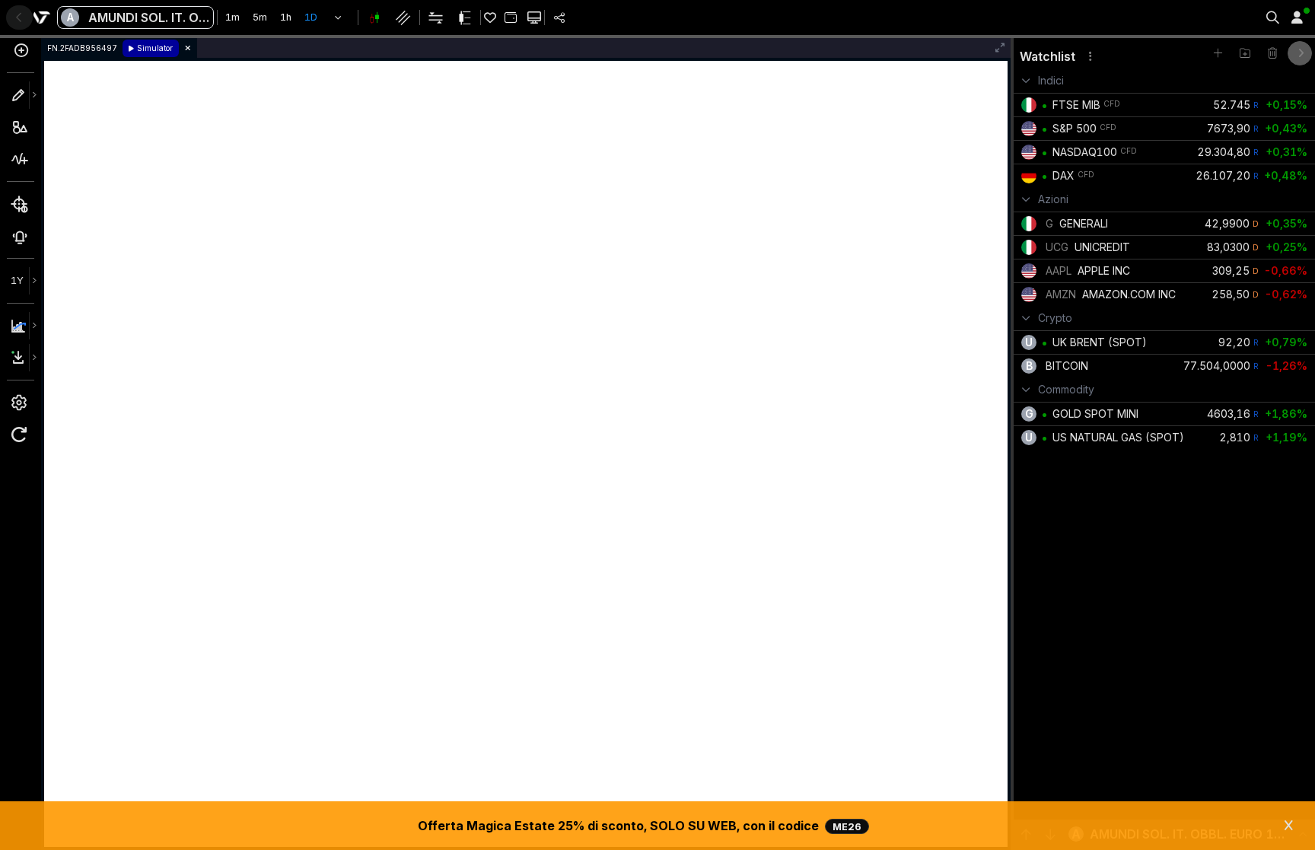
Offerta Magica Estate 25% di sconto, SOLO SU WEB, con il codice (639, 825)
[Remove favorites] (1272, 53)
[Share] (559, 17)
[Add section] (1245, 53)
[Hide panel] (1300, 53)
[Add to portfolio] (510, 18)
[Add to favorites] (1217, 53)
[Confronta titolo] (20, 55)
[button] (338, 17)
